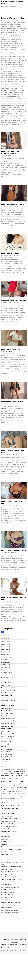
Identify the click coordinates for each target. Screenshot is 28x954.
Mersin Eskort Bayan (6, 713)
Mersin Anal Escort (6, 685)
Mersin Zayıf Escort (7, 796)
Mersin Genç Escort (6, 718)
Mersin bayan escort (6, 687)
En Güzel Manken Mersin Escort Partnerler (12, 805)
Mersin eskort (4, 710)
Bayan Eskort (4, 649)
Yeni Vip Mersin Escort (7, 829)
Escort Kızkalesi (5, 662)
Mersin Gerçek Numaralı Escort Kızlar (12, 451)
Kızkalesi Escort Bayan (7, 682)
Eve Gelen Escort (5, 672)
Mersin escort (4, 695)
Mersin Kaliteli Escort (6, 723)
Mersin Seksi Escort (6, 733)
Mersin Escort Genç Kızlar (8, 821)
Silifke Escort (4, 751)
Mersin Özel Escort (15, 796)
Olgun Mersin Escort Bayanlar (9, 818)
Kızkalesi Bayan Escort (7, 677)
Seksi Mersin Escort (6, 836)
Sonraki (16, 632)
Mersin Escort (5, 939)
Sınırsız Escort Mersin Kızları (12, 402)
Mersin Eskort (17, 785)
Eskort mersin (4, 669)
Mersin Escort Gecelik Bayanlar (9, 826)
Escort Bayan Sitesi (6, 659)
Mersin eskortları (5, 716)
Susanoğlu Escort (5, 756)
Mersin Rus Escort (6, 728)
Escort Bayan (4, 657)
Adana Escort (4, 844)
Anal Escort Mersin (6, 869)
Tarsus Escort (4, 759)
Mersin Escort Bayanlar (7, 700)
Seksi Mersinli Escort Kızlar (8, 811)
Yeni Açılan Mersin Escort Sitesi (9, 808)
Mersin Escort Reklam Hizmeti (9, 834)
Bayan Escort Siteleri (6, 839)
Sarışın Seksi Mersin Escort (8, 879)
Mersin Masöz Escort (20, 789)
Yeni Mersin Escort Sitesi (7, 813)
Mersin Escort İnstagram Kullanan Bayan (13, 598)
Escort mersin (4, 664)
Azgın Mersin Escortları (7, 816)
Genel (2, 675)
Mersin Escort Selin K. (7, 846)
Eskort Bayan (4, 667)
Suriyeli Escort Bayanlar (7, 871)
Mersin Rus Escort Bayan (22, 793)
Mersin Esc (4, 884)
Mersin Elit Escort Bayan (11, 778)
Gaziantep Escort (22, 771)
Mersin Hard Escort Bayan (12, 789)
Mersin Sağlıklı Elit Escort (10, 253)
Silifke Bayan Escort (6, 749)
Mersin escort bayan (6, 698)
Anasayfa (3, 944)
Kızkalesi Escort (5, 680)
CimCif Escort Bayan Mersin (8, 866)
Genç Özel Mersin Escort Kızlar (9, 831)
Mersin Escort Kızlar (6, 703)
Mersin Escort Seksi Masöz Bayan (13, 550)
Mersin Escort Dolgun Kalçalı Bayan (12, 502)
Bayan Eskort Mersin (6, 882)
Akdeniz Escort (5, 641)
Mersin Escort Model (6, 705)
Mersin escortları (5, 708)
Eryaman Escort (8, 769)
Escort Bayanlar (5, 874)
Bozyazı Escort (5, 652)
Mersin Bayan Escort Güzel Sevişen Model (11, 350)
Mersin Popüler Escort (15, 791)
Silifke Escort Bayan (6, 754)
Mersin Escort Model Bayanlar (9, 823)
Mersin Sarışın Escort (6, 731)
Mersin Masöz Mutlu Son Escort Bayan (11, 862)
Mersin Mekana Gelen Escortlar (12, 204)
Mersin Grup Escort (6, 721)
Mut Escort (4, 744)
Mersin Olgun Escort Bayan (6, 791)
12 (12, 632)
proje (2, 746)
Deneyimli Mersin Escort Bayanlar (13, 300)
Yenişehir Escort (5, 762)
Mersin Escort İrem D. (6, 852)
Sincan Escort (16, 798)
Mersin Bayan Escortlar (7, 690)
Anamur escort (5, 644)
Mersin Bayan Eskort (6, 693)
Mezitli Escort (4, 741)
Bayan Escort (4, 646)
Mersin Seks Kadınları (7, 877)
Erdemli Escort (5, 654)
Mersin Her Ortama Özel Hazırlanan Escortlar (10, 152)
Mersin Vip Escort (5, 739)
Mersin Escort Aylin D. (7, 854)
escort (12, 769)
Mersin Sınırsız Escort (7, 736)
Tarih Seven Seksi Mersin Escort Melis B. (12, 849)
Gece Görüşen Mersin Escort (6, 773)
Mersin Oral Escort (6, 726)
